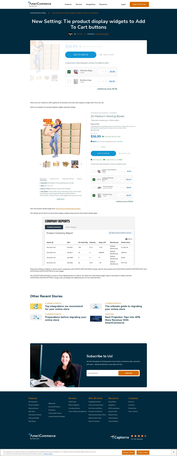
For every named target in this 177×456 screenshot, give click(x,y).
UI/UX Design (72, 402)
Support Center (112, 411)
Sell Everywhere (33, 402)
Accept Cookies (143, 452)
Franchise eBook (113, 421)
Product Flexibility (34, 405)
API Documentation (114, 408)
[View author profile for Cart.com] (70, 34)
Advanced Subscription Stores (97, 415)
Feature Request (113, 418)
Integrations (90, 4)
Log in (123, 4)
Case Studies (109, 314)
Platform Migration (74, 405)
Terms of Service (133, 411)
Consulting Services (74, 408)
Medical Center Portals (94, 418)
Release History (112, 415)
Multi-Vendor (32, 421)
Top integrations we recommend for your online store (64, 308)
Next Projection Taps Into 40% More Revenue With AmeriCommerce (122, 319)
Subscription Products (35, 415)
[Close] (173, 452)
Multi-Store (32, 411)
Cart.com (79, 34)
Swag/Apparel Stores (94, 402)
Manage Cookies (128, 452)
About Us (131, 402)
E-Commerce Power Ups (53, 303)
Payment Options (34, 408)
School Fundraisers (94, 421)
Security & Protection (54, 407)
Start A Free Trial (139, 4)
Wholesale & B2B (34, 418)
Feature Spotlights (102, 34)
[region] (88, 452)
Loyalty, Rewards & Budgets (57, 416)
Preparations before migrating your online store (65, 318)
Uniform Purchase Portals (95, 405)
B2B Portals (52, 403)
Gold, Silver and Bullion (95, 408)
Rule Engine (52, 410)
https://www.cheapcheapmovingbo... (68, 209)
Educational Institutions (95, 411)
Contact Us (131, 405)
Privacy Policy (132, 408)
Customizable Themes (55, 413)
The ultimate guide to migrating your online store (123, 308)
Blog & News (112, 402)
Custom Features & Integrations (78, 411)
